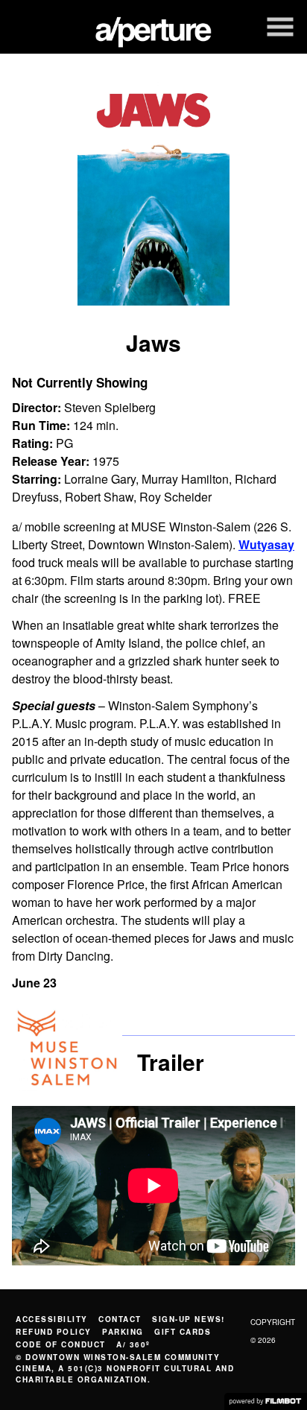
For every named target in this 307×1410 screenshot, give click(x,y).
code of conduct (61, 1344)
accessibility (52, 1319)
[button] (280, 27)
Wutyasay (266, 544)
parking (123, 1332)
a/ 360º (133, 1344)
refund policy (54, 1332)
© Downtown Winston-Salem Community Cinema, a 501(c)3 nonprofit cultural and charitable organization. (125, 1368)
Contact (120, 1319)
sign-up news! (188, 1319)
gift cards (182, 1332)
